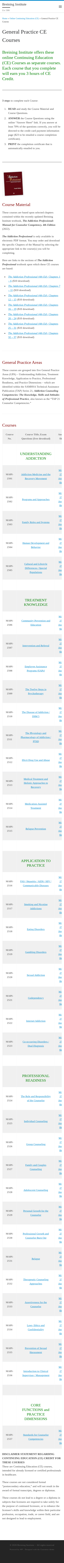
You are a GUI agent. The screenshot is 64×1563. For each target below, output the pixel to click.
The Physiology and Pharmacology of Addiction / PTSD (36, 737)
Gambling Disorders (35, 952)
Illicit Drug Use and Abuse (36, 760)
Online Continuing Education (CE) (24, 18)
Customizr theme (47, 1549)
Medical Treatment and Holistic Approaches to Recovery (36, 783)
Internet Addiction (36, 1021)
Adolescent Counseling (36, 1190)
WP (21, 1549)
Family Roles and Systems (36, 522)
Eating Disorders (36, 929)
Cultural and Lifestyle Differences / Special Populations (35, 568)
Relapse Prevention (36, 828)
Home (4, 18)
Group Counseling (36, 1144)
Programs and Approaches (36, 499)
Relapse (36, 1258)
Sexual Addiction (36, 975)
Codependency (36, 998)
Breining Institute (25, 1545)
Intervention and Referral (35, 645)
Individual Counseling (36, 1121)
